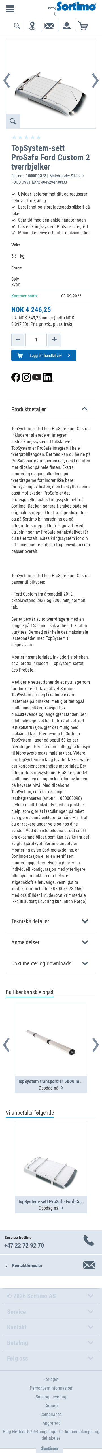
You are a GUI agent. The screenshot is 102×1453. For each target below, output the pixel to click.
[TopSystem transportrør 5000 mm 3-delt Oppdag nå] (51, 1025)
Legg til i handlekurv (45, 355)
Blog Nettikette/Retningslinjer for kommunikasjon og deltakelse (51, 1435)
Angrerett (51, 1423)
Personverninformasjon (51, 1388)
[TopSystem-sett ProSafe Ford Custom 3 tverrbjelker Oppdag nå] (51, 1146)
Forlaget (51, 1379)
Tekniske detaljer (30, 921)
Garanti (51, 1405)
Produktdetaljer (28, 409)
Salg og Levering (51, 1397)
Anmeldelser (25, 942)
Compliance (51, 1414)
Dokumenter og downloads (41, 963)
